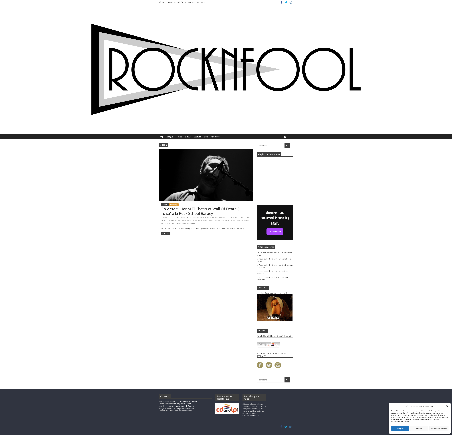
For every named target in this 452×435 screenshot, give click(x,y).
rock (172, 223)
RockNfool (181, 217)
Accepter (400, 428)
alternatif (196, 217)
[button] (447, 406)
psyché (167, 223)
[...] (193, 411)
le (216, 220)
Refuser (419, 428)
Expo (206, 137)
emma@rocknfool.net (182, 404)
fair (176, 220)
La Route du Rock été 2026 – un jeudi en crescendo (186, 2)
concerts (243, 217)
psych (163, 223)
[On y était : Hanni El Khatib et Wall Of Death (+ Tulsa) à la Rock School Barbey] (206, 150)
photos (246, 220)
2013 (190, 217)
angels (202, 217)
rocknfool (178, 223)
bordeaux (230, 217)
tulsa (184, 223)
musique (240, 220)
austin (207, 217)
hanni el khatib (186, 220)
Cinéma (188, 137)
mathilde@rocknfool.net (185, 406)
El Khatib (171, 220)
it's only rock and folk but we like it (203, 220)
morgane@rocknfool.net (185, 408)
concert (237, 217)
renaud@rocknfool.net (183, 411)
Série (180, 137)
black (212, 217)
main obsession (230, 220)
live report (221, 220)
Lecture (197, 137)
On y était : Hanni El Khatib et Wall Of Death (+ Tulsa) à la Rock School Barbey (201, 211)
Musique (169, 137)
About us (215, 137)
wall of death (191, 223)
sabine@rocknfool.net (188, 401)
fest (179, 220)
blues (224, 217)
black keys (218, 217)
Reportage (173, 205)
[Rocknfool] (226, 69)
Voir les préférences (439, 428)
